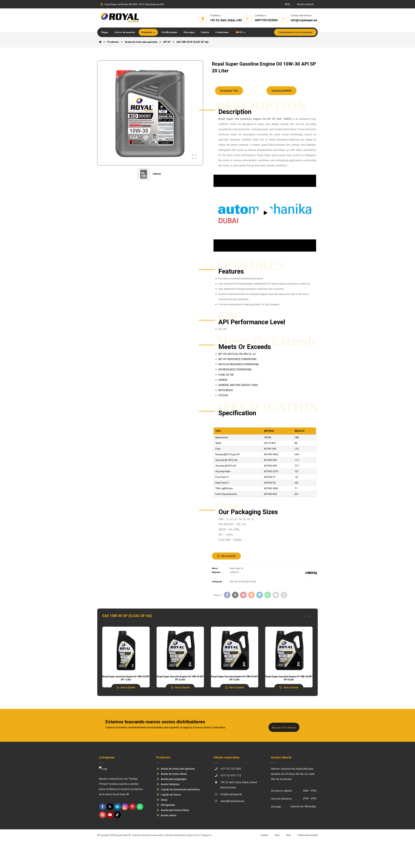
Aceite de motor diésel (174, 773)
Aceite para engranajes (174, 779)
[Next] (310, 616)
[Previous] (304, 616)
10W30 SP (234, 572)
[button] (194, 157)
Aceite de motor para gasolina (178, 768)
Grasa (164, 799)
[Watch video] (264, 213)
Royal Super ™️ (236, 568)
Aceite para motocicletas (175, 810)
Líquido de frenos (171, 794)
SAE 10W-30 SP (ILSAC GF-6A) (243, 582)
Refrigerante (168, 805)
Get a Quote (228, 556)
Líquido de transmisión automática (180, 789)
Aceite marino (168, 815)
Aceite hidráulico (170, 784)
